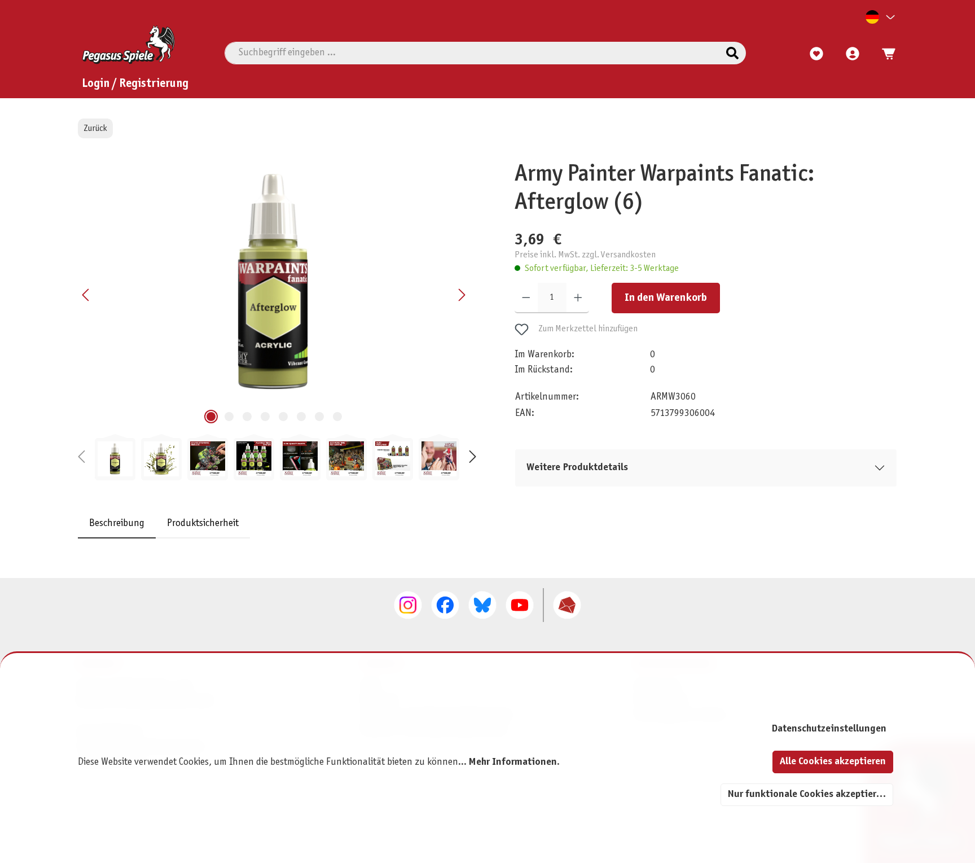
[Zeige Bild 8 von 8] (337, 416)
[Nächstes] (461, 295)
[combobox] (472, 53)
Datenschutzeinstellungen (828, 729)
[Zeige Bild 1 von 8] (211, 416)
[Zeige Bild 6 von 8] (301, 416)
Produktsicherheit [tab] (203, 523)
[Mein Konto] (852, 54)
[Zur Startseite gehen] (128, 44)
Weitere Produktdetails (577, 467)
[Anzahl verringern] (526, 298)
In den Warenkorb (666, 298)
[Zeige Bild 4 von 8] (265, 416)
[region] (277, 320)
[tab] (117, 523)
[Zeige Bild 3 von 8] (247, 416)
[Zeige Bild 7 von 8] (319, 416)
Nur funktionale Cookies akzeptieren (807, 794)
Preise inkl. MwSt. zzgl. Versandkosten (585, 254)
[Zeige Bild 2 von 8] (229, 416)
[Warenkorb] (885, 54)
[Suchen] (732, 53)
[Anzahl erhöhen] (578, 298)
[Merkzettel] (816, 54)
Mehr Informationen (513, 762)
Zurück (95, 128)
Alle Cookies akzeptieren (833, 761)
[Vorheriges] (86, 295)
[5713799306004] (274, 282)
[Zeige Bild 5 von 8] (283, 416)
